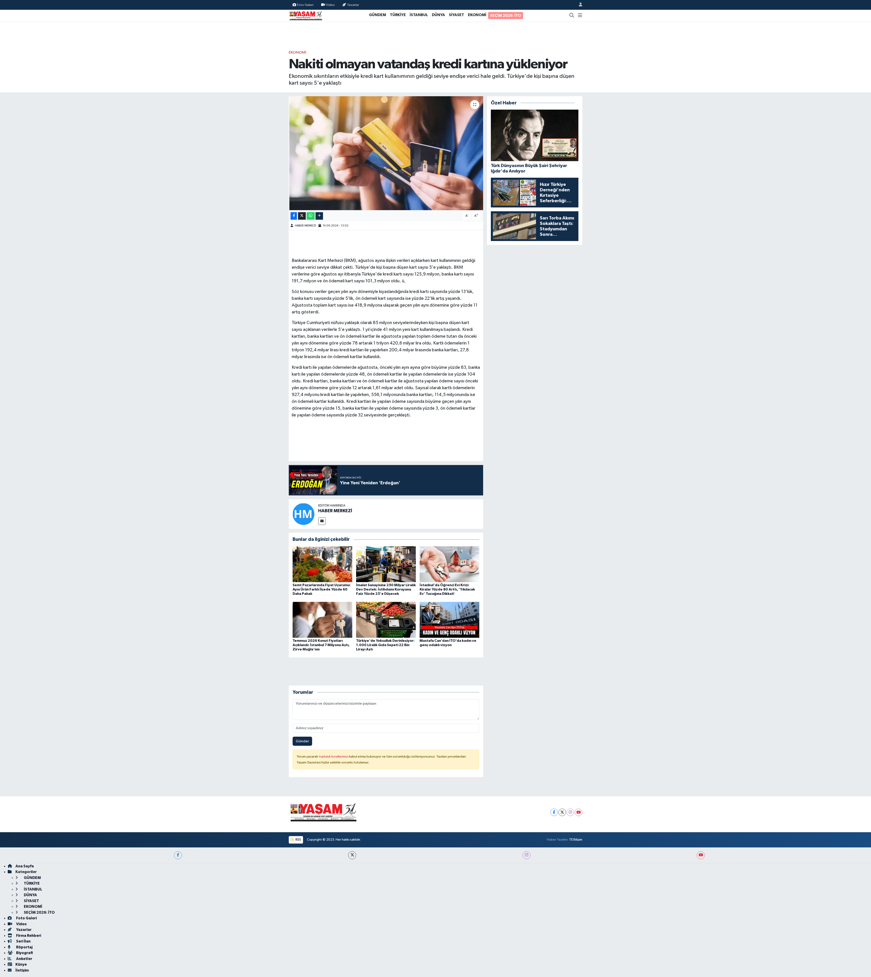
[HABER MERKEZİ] (303, 514)
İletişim (22, 970)
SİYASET (456, 15)
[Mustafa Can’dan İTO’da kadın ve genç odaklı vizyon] (449, 620)
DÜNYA (438, 15)
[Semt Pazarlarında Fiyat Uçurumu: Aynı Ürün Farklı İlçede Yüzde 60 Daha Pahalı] (322, 564)
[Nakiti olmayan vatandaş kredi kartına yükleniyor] (386, 153)
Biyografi (24, 953)
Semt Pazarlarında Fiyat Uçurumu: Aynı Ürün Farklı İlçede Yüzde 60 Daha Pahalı (322, 589)
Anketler (23, 959)
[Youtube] (578, 812)
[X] (562, 812)
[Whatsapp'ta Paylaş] (311, 216)
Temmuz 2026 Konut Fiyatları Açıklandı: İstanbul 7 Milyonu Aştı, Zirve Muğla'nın (321, 645)
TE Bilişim (575, 839)
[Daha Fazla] (319, 216)
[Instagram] (570, 812)
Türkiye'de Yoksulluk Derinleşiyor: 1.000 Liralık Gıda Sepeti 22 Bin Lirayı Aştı (385, 645)
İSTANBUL (419, 15)
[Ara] (572, 16)
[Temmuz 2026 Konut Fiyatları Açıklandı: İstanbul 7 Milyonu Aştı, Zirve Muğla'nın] (322, 620)
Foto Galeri (305, 4)
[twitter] (352, 855)
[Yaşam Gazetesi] (306, 15)
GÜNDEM (377, 15)
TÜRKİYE (398, 15)
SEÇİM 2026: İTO (505, 15)
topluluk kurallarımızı (334, 756)
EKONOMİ (477, 15)
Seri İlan (23, 941)
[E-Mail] (322, 521)
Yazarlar (353, 4)
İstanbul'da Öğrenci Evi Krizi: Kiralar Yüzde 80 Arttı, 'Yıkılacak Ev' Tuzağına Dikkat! (447, 589)
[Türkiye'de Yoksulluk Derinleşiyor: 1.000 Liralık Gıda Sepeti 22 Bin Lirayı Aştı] (386, 620)
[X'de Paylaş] (302, 216)
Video (330, 4)
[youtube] (701, 855)
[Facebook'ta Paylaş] (294, 216)
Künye (21, 964)
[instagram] (527, 855)
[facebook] (178, 855)
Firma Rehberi (28, 936)
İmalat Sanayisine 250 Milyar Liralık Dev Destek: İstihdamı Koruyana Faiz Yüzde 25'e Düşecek (386, 589)
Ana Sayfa (24, 866)
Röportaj (23, 947)
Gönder (302, 741)
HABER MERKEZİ (305, 225)
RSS (298, 839)
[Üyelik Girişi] (578, 5)
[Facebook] (554, 812)
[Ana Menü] (580, 16)
